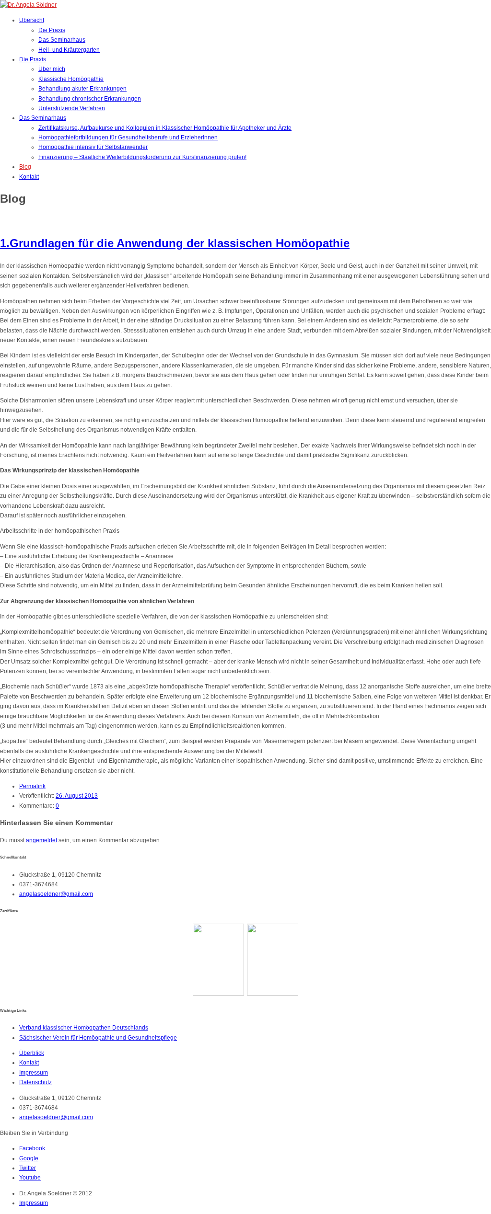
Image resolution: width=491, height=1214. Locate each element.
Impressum (33, 1072)
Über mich (51, 69)
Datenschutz (35, 1082)
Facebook (32, 1148)
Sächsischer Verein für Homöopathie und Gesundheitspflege (98, 1037)
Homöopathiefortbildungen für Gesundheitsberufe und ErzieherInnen (128, 137)
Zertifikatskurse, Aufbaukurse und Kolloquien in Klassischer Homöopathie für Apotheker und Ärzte (165, 128)
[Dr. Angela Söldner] (28, 4)
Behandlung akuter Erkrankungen (82, 88)
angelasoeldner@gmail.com (56, 894)
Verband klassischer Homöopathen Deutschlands (83, 1027)
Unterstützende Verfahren (71, 108)
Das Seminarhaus (61, 39)
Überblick (31, 1053)
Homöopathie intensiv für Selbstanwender (93, 147)
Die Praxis (51, 30)
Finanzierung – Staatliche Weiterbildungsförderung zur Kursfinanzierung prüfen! (142, 157)
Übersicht (31, 20)
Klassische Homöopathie (71, 79)
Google (28, 1158)
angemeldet (41, 840)
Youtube (30, 1177)
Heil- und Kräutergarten (69, 49)
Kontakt (29, 176)
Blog (25, 166)
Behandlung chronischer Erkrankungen (89, 98)
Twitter (27, 1168)
